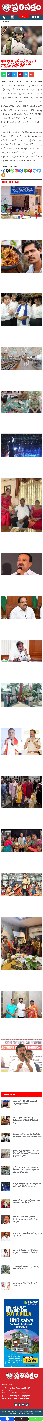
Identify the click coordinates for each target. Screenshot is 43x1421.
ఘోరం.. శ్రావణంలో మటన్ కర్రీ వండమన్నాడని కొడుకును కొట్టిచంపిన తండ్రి (25, 1119)
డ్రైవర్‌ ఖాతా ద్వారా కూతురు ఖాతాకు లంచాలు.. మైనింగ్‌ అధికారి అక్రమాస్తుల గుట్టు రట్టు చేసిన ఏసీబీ (26, 1169)
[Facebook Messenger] (21, 171)
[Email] (26, 171)
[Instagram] (40, 17)
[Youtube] (38, 17)
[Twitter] (35, 17)
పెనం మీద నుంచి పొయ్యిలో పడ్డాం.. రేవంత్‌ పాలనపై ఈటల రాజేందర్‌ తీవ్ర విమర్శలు (25, 1219)
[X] (8, 171)
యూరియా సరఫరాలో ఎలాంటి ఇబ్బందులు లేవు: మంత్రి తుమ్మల (27, 1234)
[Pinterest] (30, 171)
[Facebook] (33, 17)
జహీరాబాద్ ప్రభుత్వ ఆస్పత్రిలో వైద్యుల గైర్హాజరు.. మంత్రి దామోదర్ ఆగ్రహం (25, 1251)
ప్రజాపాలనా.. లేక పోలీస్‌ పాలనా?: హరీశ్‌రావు (25, 1284)
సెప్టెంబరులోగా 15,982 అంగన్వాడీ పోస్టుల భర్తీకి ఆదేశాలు (25, 1102)
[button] (12, 17)
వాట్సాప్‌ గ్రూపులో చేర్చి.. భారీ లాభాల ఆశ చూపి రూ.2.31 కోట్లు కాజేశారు (27, 1185)
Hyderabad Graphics (27, 1414)
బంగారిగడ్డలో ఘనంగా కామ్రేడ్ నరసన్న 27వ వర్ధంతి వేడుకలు (26, 1267)
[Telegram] (35, 171)
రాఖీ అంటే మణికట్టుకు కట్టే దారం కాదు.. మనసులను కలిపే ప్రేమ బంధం (26, 1201)
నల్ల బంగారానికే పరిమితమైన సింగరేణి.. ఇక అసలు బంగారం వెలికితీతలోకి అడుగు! (27, 1135)
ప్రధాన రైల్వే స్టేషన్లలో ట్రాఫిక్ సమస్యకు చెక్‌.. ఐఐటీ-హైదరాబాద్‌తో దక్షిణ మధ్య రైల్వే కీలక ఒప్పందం (26, 1153)
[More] (3, 175)
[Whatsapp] (12, 171)
